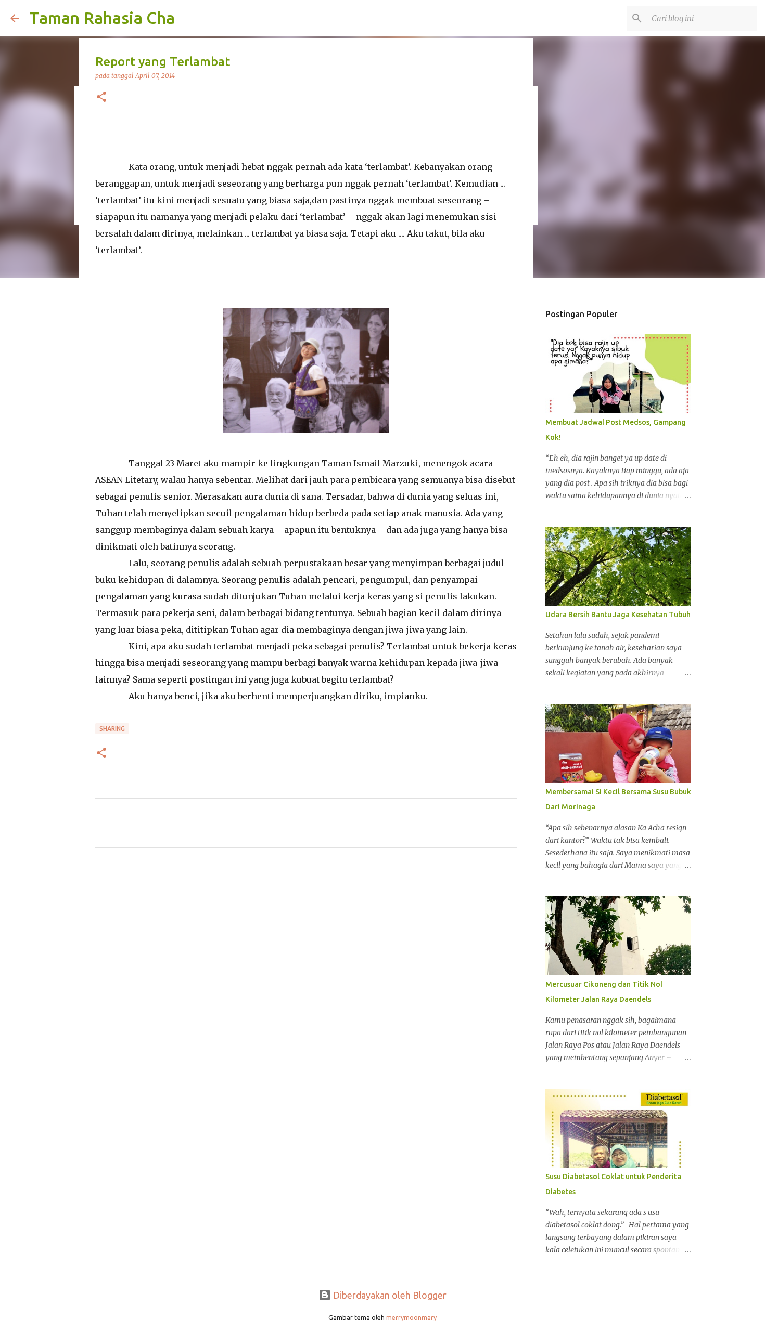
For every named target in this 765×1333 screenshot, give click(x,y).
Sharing (112, 728)
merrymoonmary (411, 1317)
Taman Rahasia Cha (102, 17)
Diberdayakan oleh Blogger (389, 1295)
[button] (101, 97)
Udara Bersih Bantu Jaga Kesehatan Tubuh (618, 614)
